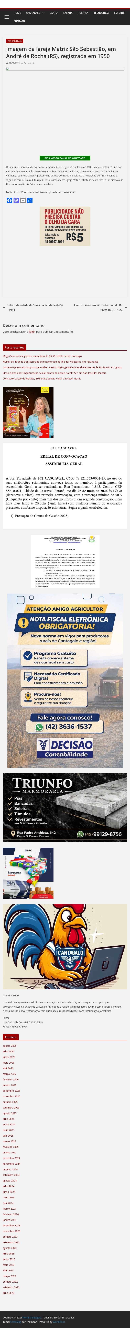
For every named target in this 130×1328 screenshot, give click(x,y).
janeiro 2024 (9, 1219)
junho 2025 (9, 1124)
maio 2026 (8, 1062)
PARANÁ (67, 12)
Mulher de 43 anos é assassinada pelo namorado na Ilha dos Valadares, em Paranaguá (50, 361)
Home (17, 12)
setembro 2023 (11, 1242)
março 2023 (9, 1276)
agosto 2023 (10, 1248)
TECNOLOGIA (101, 12)
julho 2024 (8, 1186)
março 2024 (9, 1208)
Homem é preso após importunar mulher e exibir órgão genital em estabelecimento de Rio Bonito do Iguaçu (62, 367)
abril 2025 (8, 1135)
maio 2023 (8, 1264)
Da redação (29, 63)
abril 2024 (8, 1203)
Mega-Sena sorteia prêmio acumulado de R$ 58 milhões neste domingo (42, 356)
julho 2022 (8, 1292)
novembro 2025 (11, 1096)
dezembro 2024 (11, 1158)
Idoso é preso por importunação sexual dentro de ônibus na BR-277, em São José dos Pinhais (54, 373)
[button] (42, 13)
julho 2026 (8, 1051)
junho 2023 (9, 1259)
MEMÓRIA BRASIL (14, 41)
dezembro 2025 (11, 1090)
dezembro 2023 (11, 1225)
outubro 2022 (10, 1281)
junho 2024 (9, 1191)
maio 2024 (8, 1197)
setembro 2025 (11, 1107)
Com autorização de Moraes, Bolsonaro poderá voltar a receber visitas (42, 378)
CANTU (54, 12)
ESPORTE (119, 12)
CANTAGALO (33, 12)
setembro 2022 (11, 1287)
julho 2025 (8, 1118)
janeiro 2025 (9, 1152)
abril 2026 (8, 1068)
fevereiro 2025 (11, 1146)
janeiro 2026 (9, 1085)
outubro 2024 (10, 1169)
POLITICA (83, 12)
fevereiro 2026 (11, 1079)
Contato (19, 21)
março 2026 (9, 1073)
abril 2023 (8, 1270)
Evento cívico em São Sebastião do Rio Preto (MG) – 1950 (98, 307)
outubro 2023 (10, 1236)
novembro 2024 (11, 1163)
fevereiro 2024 (11, 1214)
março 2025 (9, 1141)
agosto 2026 (10, 1045)
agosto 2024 (10, 1180)
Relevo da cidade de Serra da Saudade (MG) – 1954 (35, 307)
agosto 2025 (10, 1113)
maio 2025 (8, 1130)
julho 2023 (8, 1253)
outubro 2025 (10, 1102)
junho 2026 (9, 1057)
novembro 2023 (11, 1231)
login (32, 332)
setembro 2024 (11, 1175)
